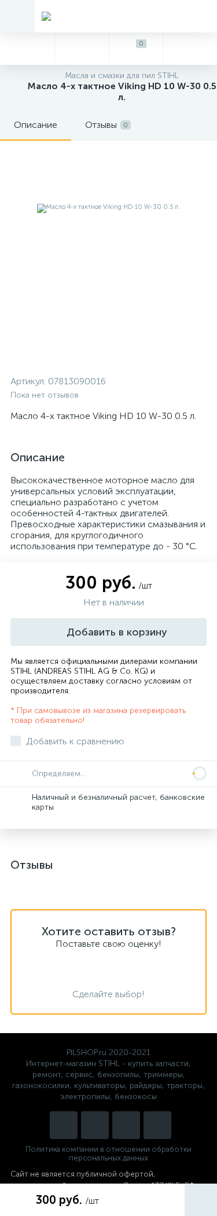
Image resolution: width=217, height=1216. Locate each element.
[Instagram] (64, 1125)
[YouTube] (95, 1125)
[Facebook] (157, 1125)
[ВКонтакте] (126, 1125)
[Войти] (190, 48)
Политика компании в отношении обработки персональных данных (108, 1153)
